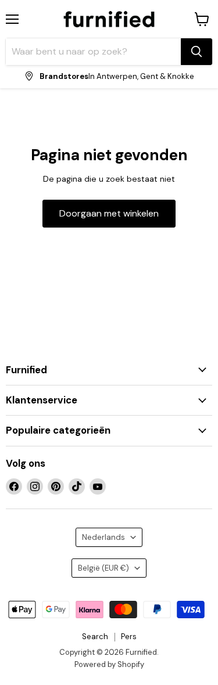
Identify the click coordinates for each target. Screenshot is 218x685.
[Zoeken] (196, 51)
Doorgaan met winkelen (109, 213)
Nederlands (103, 537)
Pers (129, 636)
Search (95, 636)
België (103, 568)
